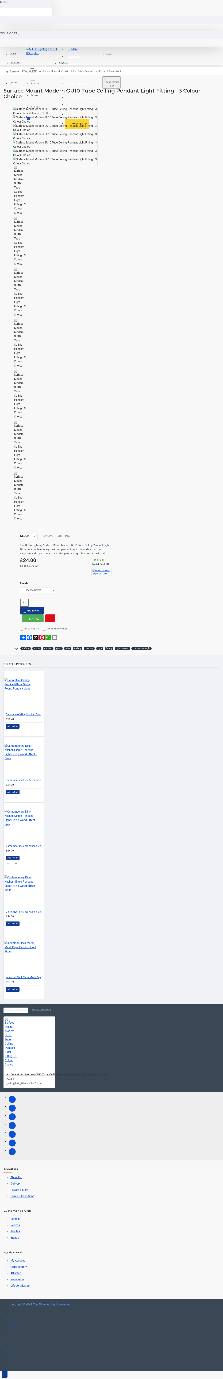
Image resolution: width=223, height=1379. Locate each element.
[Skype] (12, 1143)
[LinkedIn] (12, 1125)
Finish (24, 583)
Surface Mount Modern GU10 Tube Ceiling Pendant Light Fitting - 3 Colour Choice (56, 1074)
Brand (13, 71)
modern (48, 648)
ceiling (77, 648)
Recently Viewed (16, 1009)
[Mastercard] (12, 1322)
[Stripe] (12, 1364)
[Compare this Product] (17, 732)
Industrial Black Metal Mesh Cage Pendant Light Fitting (24, 977)
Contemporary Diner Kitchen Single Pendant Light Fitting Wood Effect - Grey (24, 846)
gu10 (58, 648)
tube (68, 648)
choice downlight (141, 648)
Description (28, 535)
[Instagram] (12, 1116)
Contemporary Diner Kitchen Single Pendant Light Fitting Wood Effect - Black (24, 780)
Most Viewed (41, 1009)
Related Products (17, 664)
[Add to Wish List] (10, 732)
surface (25, 648)
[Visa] (12, 1312)
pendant (89, 648)
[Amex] (12, 1333)
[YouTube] (12, 1134)
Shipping (63, 535)
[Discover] (12, 1343)
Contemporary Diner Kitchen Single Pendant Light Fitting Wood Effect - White (24, 911)
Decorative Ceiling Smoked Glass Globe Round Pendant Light (24, 714)
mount (37, 648)
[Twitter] (12, 1108)
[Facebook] (12, 1099)
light (100, 648)
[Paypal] (12, 1354)
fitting (109, 648)
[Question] (50, 618)
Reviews (47, 535)
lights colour (122, 648)
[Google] (12, 1151)
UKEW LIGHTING (29, 71)
